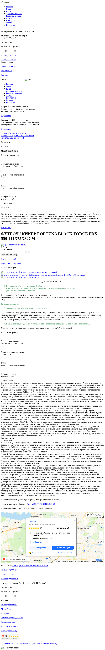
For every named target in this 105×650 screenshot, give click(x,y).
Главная (9, 7)
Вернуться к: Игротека (11, 263)
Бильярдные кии (8, 622)
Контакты (10, 25)
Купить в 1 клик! (8, 259)
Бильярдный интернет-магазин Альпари (30, 566)
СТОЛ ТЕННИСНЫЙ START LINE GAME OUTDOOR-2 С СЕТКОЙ (30, 272)
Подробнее (6, 116)
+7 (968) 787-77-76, (34, 504)
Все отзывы (6, 227)
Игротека (5, 613)
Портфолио (11, 20)
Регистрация (6, 71)
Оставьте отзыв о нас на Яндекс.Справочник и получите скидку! (29, 643)
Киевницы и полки (9, 626)
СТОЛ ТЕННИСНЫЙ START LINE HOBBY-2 (21, 277)
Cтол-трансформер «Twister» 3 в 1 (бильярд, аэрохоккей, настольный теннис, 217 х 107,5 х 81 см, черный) (45, 275)
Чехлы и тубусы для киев (12, 618)
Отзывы (9, 23)
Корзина (4, 75)
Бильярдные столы (9, 605)
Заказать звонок (8, 66)
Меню (6, 2)
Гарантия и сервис (14, 16)
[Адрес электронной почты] (13, 245)
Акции (9, 18)
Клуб (8, 11)
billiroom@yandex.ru (9, 579)
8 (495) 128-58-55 (8, 60)
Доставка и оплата (14, 13)
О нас (8, 9)
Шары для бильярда (9, 631)
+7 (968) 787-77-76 (9, 55)
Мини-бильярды (8, 609)
